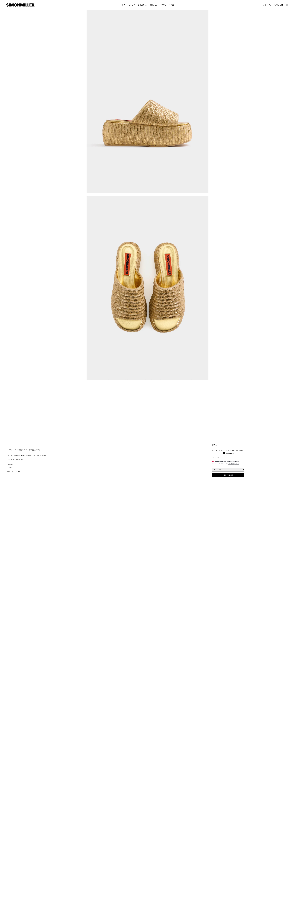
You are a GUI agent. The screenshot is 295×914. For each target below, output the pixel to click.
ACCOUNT (279, 4)
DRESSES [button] (142, 5)
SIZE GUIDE (215, 458)
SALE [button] (172, 5)
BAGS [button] (163, 5)
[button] (270, 5)
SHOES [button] (153, 5)
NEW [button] (123, 5)
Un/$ (265, 5)
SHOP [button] (132, 5)
